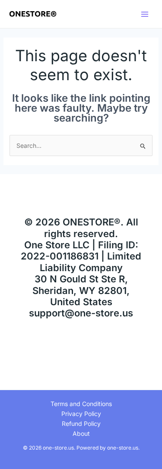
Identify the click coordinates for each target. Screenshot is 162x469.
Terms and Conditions (81, 403)
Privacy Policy (81, 413)
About (81, 433)
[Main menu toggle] (144, 14)
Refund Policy (81, 423)
